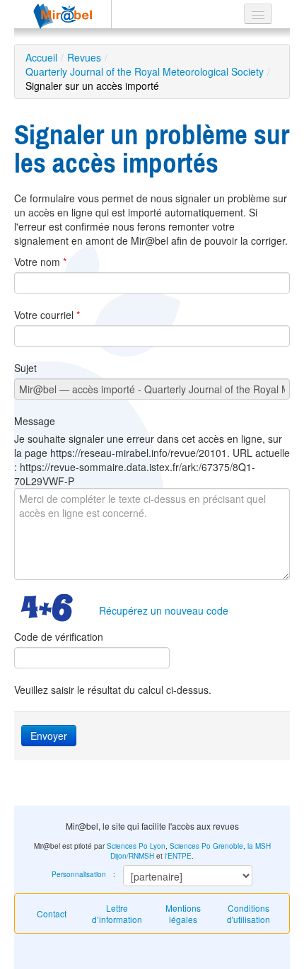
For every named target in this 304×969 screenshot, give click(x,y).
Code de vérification (58, 636)
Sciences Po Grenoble (206, 846)
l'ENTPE (178, 856)
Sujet (25, 368)
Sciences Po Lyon (136, 846)
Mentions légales (183, 913)
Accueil (41, 57)
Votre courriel (47, 315)
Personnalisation (79, 874)
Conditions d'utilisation (248, 913)
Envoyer (48, 736)
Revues (84, 57)
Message (34, 421)
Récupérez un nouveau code (163, 610)
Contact (51, 913)
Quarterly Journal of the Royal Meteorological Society (144, 71)
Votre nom (40, 262)
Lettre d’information (117, 913)
